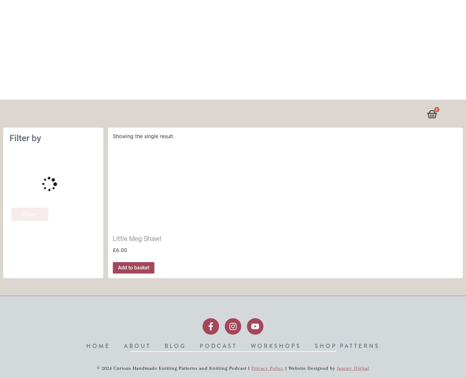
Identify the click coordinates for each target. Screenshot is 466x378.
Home (199, 13)
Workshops (336, 13)
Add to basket (133, 268)
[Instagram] (233, 326)
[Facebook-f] (211, 326)
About (230, 13)
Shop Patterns (387, 13)
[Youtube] (255, 326)
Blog (260, 13)
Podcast (294, 13)
